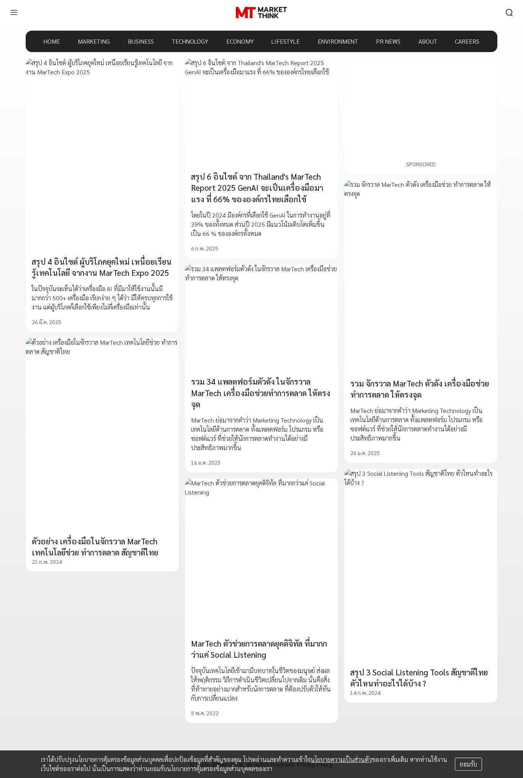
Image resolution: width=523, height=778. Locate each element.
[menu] (13, 12)
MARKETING (94, 41)
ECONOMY (240, 41)
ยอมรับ (468, 764)
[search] (509, 12)
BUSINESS (141, 41)
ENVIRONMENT (338, 41)
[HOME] (261, 12)
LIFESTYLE (285, 41)
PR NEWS (388, 41)
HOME (52, 41)
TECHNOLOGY (190, 41)
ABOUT (427, 41)
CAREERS (467, 41)
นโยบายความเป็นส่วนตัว (341, 759)
